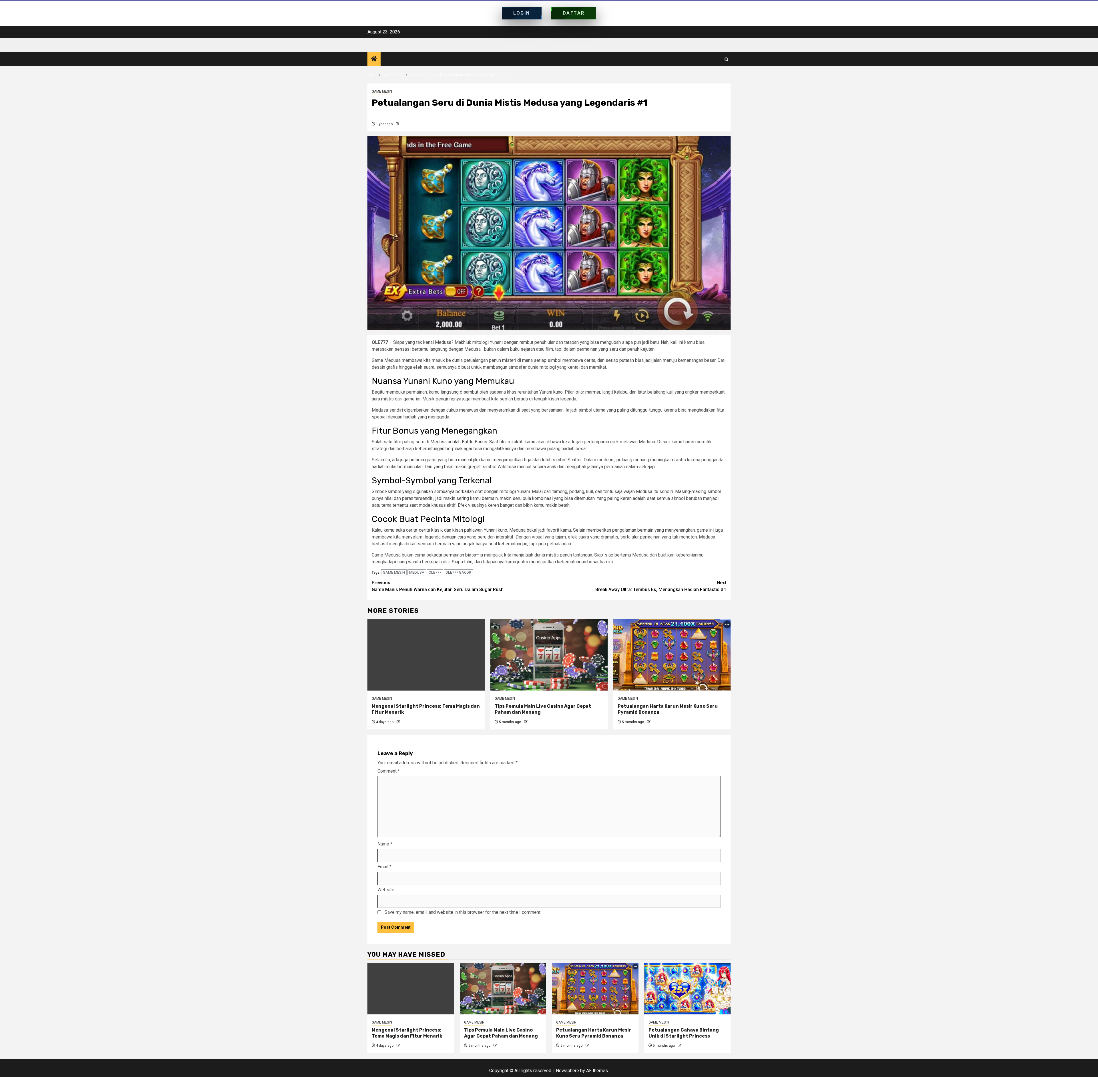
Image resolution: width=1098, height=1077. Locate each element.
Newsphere (567, 1070)
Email (384, 866)
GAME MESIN (382, 91)
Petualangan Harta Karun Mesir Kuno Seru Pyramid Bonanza (593, 1033)
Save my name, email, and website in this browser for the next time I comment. (463, 912)
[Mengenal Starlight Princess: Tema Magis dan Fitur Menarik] (426, 655)
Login (521, 13)
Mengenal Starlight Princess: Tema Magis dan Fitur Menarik (407, 1033)
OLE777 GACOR (458, 572)
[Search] (726, 59)
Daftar (574, 13)
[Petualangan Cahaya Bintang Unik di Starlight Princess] (687, 988)
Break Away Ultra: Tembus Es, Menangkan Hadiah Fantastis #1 (660, 586)
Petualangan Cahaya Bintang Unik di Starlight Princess (684, 1033)
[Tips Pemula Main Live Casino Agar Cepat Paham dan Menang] (549, 655)
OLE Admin (408, 124)
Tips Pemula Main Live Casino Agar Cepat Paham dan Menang (501, 1033)
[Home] (374, 59)
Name (384, 844)
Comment (388, 771)
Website (385, 889)
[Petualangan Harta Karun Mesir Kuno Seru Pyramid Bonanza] (672, 655)
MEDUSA (416, 572)
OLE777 (435, 572)
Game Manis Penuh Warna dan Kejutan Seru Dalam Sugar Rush (438, 586)
